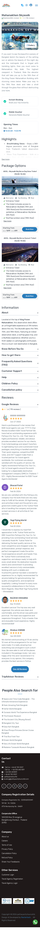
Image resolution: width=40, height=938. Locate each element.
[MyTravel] (6, 5)
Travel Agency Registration (12, 879)
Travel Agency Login (10, 883)
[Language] (22, 5)
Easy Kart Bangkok (11, 727)
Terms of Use (7, 845)
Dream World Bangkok (12, 740)
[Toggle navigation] (37, 5)
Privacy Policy (7, 849)
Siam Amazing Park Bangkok (15, 705)
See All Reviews (20, 669)
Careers (5, 841)
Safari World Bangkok (12, 709)
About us (5, 837)
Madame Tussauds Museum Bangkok (18, 747)
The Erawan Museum (12, 716)
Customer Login (8, 875)
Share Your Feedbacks (11, 862)
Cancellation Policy (9, 853)
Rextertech (26, 917)
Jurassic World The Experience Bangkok (20, 712)
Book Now (29, 229)
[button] (26, 5)
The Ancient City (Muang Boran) (17, 719)
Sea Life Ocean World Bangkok (16, 744)
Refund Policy (7, 858)
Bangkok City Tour (11, 723)
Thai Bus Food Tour (11, 736)
